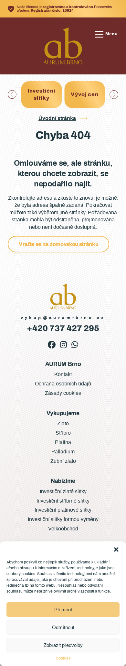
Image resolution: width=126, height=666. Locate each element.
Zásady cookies (63, 393)
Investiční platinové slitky (63, 510)
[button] (116, 549)
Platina (63, 442)
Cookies (63, 658)
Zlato (63, 423)
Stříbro (63, 433)
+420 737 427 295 (63, 328)
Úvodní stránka (57, 118)
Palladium (63, 451)
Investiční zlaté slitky (63, 491)
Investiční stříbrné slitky (63, 501)
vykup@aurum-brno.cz (63, 318)
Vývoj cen (47, 94)
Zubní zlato (63, 461)
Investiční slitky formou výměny (63, 519)
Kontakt (63, 374)
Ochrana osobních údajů (63, 383)
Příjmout (63, 609)
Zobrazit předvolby (63, 645)
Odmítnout (63, 627)
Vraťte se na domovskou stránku (58, 244)
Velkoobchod (63, 528)
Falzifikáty (91, 94)
